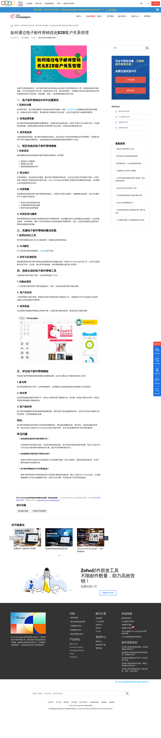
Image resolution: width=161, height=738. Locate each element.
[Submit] (127, 693)
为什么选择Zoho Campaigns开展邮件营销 (134, 632)
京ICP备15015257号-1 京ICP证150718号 (100, 709)
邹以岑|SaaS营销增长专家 (47, 38)
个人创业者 (100, 621)
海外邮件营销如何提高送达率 (56, 549)
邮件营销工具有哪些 (42, 25)
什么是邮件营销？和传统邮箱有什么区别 (130, 220)
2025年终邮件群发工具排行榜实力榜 (129, 195)
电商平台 (99, 625)
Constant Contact (76, 647)
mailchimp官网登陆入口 (125, 203)
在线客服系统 (49, 3)
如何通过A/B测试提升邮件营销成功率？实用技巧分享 (135, 653)
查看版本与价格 (108, 593)
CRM (58, 3)
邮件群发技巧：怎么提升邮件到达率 (129, 163)
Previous (11, 538)
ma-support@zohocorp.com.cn (133, 681)
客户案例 (110, 16)
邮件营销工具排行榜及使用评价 (127, 156)
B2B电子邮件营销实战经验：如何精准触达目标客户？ (135, 648)
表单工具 (38, 3)
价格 (87, 16)
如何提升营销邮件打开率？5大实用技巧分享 (134, 659)
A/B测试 (43, 251)
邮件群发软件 (127, 618)
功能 (78, 16)
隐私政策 (111, 702)
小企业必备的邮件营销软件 (131, 637)
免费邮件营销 (123, 122)
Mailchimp (74, 644)
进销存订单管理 (68, 3)
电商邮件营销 (123, 128)
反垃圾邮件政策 (94, 702)
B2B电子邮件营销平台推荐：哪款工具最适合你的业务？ (135, 664)
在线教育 (99, 618)
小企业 (98, 631)
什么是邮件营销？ (125, 117)
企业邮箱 (29, 3)
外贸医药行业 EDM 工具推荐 (126, 171)
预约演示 (130, 90)
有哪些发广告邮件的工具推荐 (25, 549)
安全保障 (74, 702)
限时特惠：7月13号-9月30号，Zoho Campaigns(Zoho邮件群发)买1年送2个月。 (75, 10)
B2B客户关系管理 (39, 511)
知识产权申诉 (83, 702)
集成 (99, 16)
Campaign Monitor (77, 650)
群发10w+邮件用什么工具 (125, 149)
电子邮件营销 (72, 109)
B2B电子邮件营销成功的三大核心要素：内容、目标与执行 (135, 670)
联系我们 (147, 16)
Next (106, 538)
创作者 (98, 628)
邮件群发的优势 (124, 111)
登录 (148, 3)
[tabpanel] (27, 539)
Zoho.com (12, 3)
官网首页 (17, 25)
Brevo (72, 654)
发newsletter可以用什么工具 (126, 188)
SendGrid (73, 657)
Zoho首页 (50, 702)
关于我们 (58, 702)
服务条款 (99, 648)
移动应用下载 (100, 645)
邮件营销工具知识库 (27, 25)
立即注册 (155, 3)
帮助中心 (99, 641)
